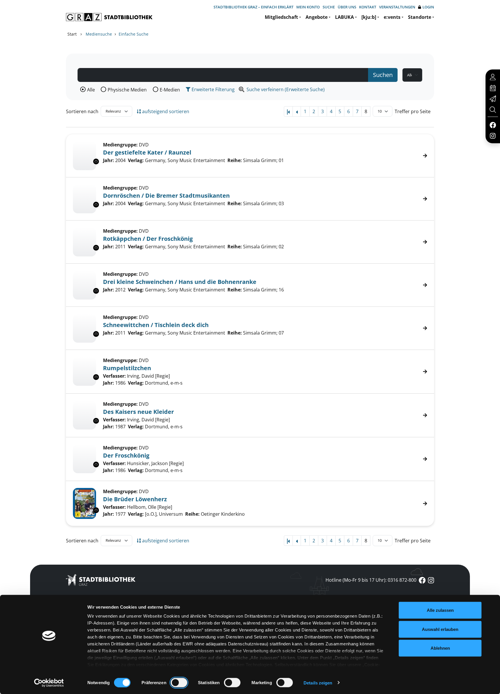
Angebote (317, 17)
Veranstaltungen (397, 7)
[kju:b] (368, 17)
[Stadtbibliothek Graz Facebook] (493, 124)
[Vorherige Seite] (297, 111)
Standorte (419, 17)
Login (428, 7)
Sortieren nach (82, 111)
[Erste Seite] (288, 111)
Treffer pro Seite (413, 111)
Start (72, 34)
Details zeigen (318, 682)
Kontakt (367, 7)
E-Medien (170, 90)
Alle (91, 90)
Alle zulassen (440, 610)
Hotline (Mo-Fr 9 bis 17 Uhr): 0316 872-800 (371, 580)
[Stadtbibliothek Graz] (109, 17)
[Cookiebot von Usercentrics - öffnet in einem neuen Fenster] (49, 682)
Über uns (347, 7)
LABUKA (344, 17)
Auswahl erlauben (440, 629)
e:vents (392, 17)
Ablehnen (440, 648)
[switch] (179, 682)
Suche (329, 7)
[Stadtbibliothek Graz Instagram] (492, 135)
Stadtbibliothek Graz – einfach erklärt (253, 7)
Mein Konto (308, 7)
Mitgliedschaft (281, 17)
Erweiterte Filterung (212, 89)
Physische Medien (127, 90)
